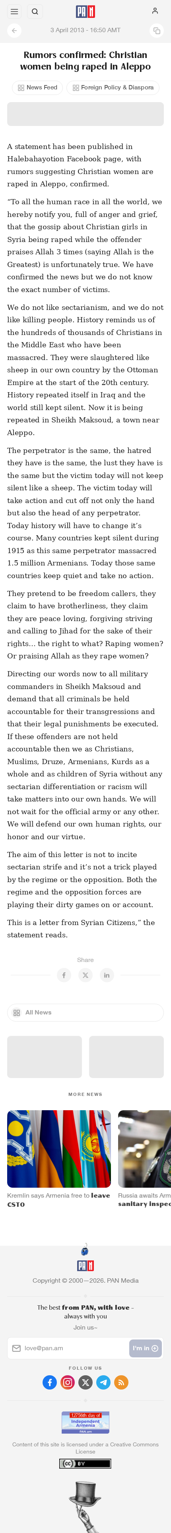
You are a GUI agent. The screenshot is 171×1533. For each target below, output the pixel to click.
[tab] (69, 1485)
